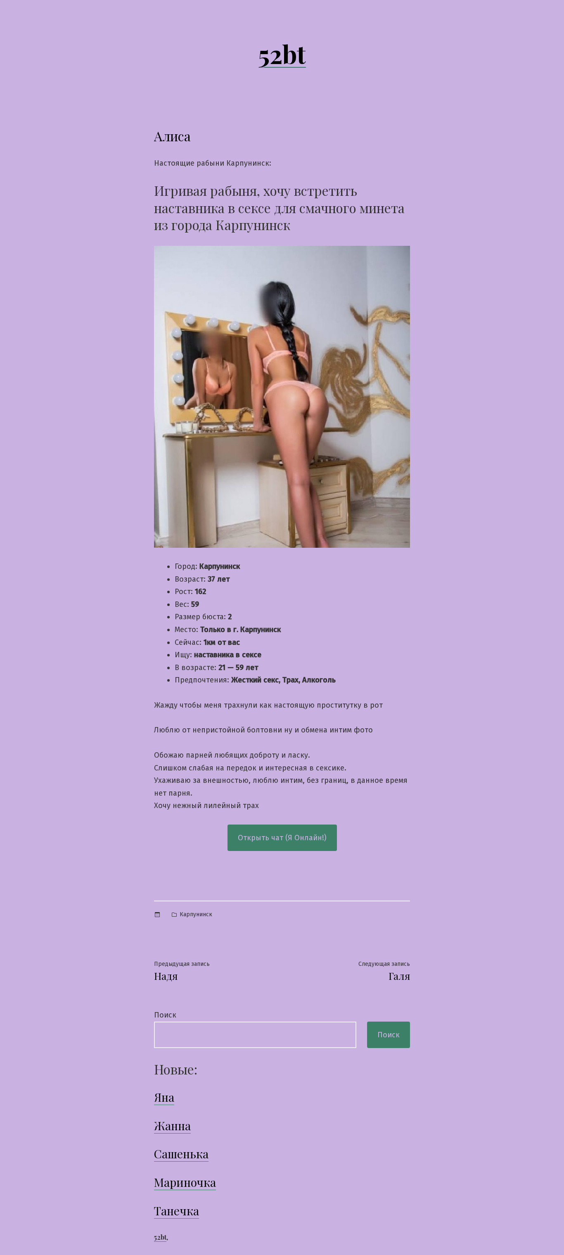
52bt (282, 53)
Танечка (176, 1210)
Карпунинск (196, 914)
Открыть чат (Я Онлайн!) (282, 837)
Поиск (165, 1015)
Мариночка (185, 1182)
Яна (164, 1097)
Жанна (172, 1125)
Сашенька (181, 1153)
